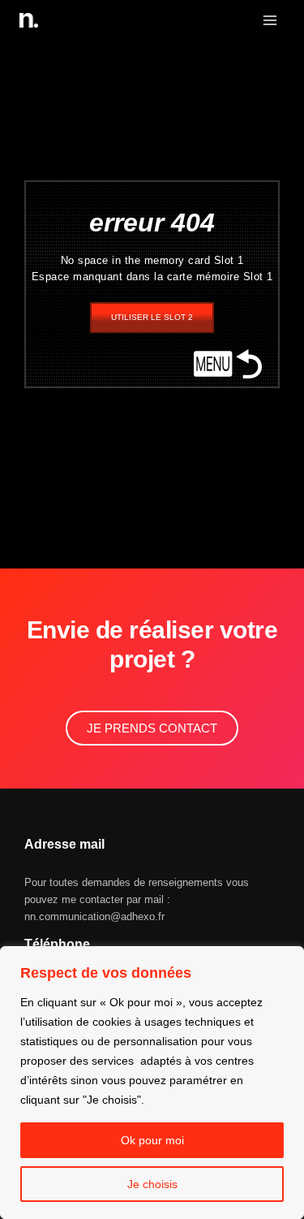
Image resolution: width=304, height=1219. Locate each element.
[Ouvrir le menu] (270, 19)
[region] (152, 1082)
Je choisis (152, 1184)
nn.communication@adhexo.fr (94, 916)
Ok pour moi (152, 1140)
